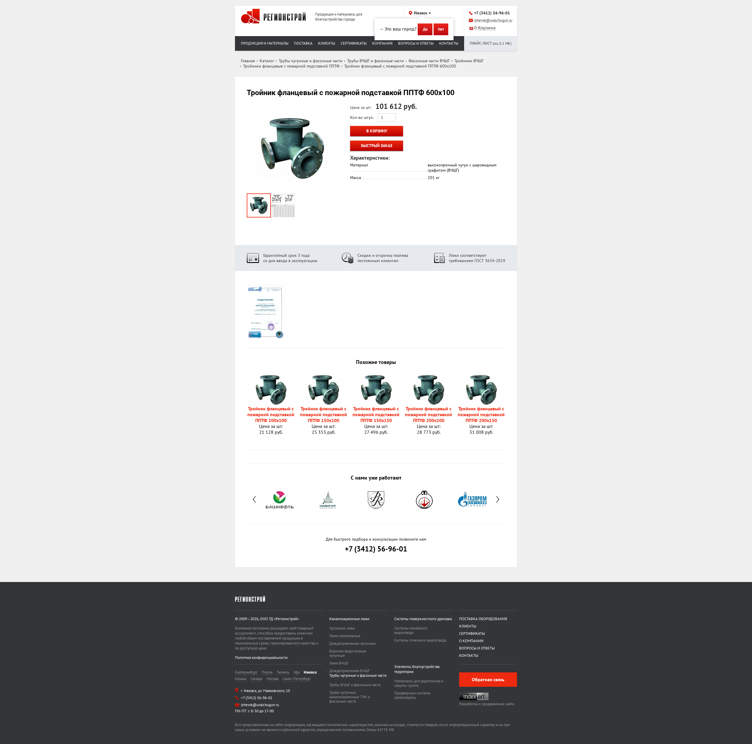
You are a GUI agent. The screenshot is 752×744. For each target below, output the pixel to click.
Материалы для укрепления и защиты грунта (418, 683)
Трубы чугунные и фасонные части (358, 675)
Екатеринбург (246, 672)
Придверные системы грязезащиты (412, 695)
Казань (240, 678)
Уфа (296, 672)
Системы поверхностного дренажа (423, 618)
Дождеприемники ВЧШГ (349, 671)
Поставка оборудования (483, 618)
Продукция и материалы (264, 43)
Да (425, 29)
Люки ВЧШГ (339, 663)
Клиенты (326, 43)
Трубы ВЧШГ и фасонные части (355, 685)
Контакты (448, 43)
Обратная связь (488, 679)
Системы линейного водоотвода (410, 630)
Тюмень (283, 672)
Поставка (303, 43)
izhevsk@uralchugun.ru (493, 20)
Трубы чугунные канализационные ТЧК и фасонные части (349, 696)
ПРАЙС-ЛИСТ (490, 43)
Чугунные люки (342, 628)
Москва (272, 678)
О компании (471, 640)
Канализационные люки (349, 618)
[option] (280, 499)
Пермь (267, 672)
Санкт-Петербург (297, 678)
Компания (382, 43)
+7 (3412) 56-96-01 (492, 13)
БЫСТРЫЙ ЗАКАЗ (376, 145)
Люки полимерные (344, 636)
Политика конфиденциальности (261, 657)
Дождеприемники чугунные (352, 643)
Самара (256, 678)
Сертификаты (354, 43)
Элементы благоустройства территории (416, 669)
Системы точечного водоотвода (420, 640)
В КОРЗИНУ (376, 131)
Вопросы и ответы (416, 43)
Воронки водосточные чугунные (347, 653)
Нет (441, 29)
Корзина (485, 28)
